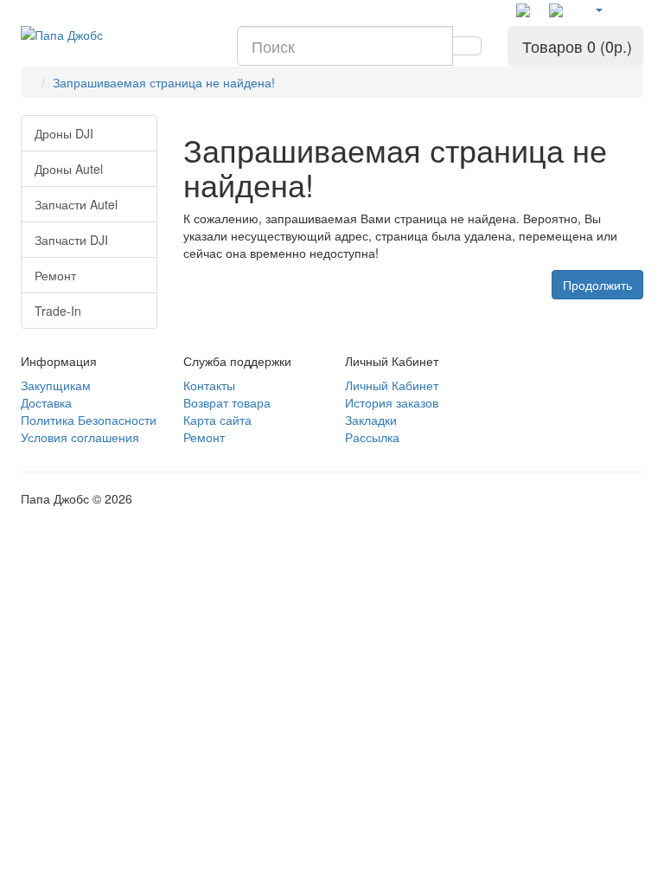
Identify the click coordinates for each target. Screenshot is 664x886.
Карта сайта (217, 419)
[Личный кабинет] (598, 8)
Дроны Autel (69, 168)
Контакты (209, 385)
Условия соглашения (80, 437)
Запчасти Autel (76, 204)
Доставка (46, 402)
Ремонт (55, 275)
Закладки (371, 419)
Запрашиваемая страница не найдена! (164, 82)
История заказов (391, 402)
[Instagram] (559, 10)
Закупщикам (56, 385)
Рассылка (372, 437)
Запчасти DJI (71, 239)
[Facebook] (526, 10)
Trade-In (58, 310)
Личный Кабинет (391, 385)
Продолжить (597, 284)
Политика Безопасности (88, 419)
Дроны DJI (64, 133)
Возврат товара (227, 402)
